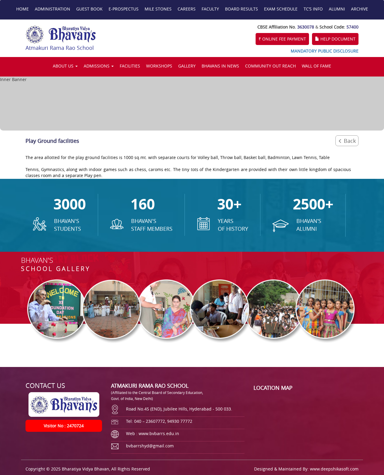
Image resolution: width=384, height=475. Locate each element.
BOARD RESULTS (241, 9)
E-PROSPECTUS (124, 9)
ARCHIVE (359, 9)
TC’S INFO (313, 9)
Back (349, 140)
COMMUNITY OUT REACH (270, 66)
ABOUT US (64, 66)
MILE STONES (158, 9)
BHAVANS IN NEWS (220, 66)
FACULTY (210, 9)
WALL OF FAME (316, 66)
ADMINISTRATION (52, 9)
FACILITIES (130, 66)
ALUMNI (337, 9)
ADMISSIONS (97, 66)
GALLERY (187, 66)
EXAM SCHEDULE (281, 9)
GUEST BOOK (89, 9)
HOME (22, 9)
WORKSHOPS (159, 66)
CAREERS (187, 9)
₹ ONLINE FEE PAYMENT (282, 39)
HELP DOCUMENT (337, 39)
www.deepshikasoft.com (334, 469)
